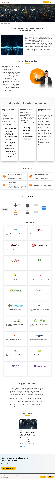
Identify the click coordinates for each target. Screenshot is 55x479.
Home (2, 23)
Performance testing (27, 133)
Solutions (5, 23)
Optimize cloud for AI (8, 468)
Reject (50, 476)
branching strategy (44, 132)
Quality (9, 23)
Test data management (28, 122)
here (7, 477)
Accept (43, 476)
